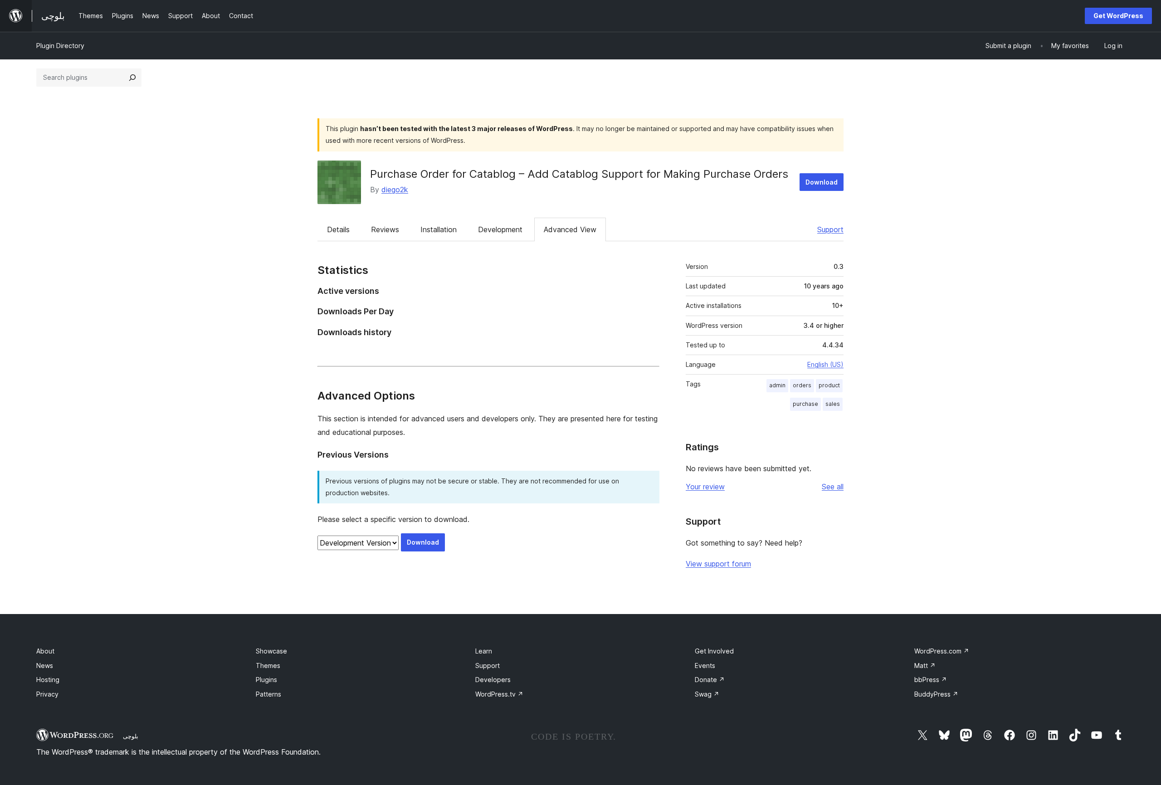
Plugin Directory (60, 45)
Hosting (47, 679)
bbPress (930, 679)
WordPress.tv (499, 694)
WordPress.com (941, 651)
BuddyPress (936, 694)
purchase (805, 403)
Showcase (271, 651)
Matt (925, 665)
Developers (493, 679)
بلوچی (130, 736)
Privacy (47, 694)
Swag (707, 694)
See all (833, 486)
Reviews (385, 229)
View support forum (718, 563)
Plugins (266, 679)
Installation (438, 229)
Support (830, 229)
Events (705, 665)
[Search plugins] (132, 77)
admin (777, 385)
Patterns (268, 694)
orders (802, 385)
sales (832, 403)
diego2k (394, 189)
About (45, 651)
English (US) (825, 364)
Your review (705, 486)
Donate (710, 679)
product (829, 385)
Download (821, 182)
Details (338, 229)
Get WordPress (1118, 16)
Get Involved (714, 651)
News (44, 665)
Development (500, 229)
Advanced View (570, 229)
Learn (483, 651)
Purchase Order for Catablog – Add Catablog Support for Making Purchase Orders (579, 173)
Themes (268, 665)
